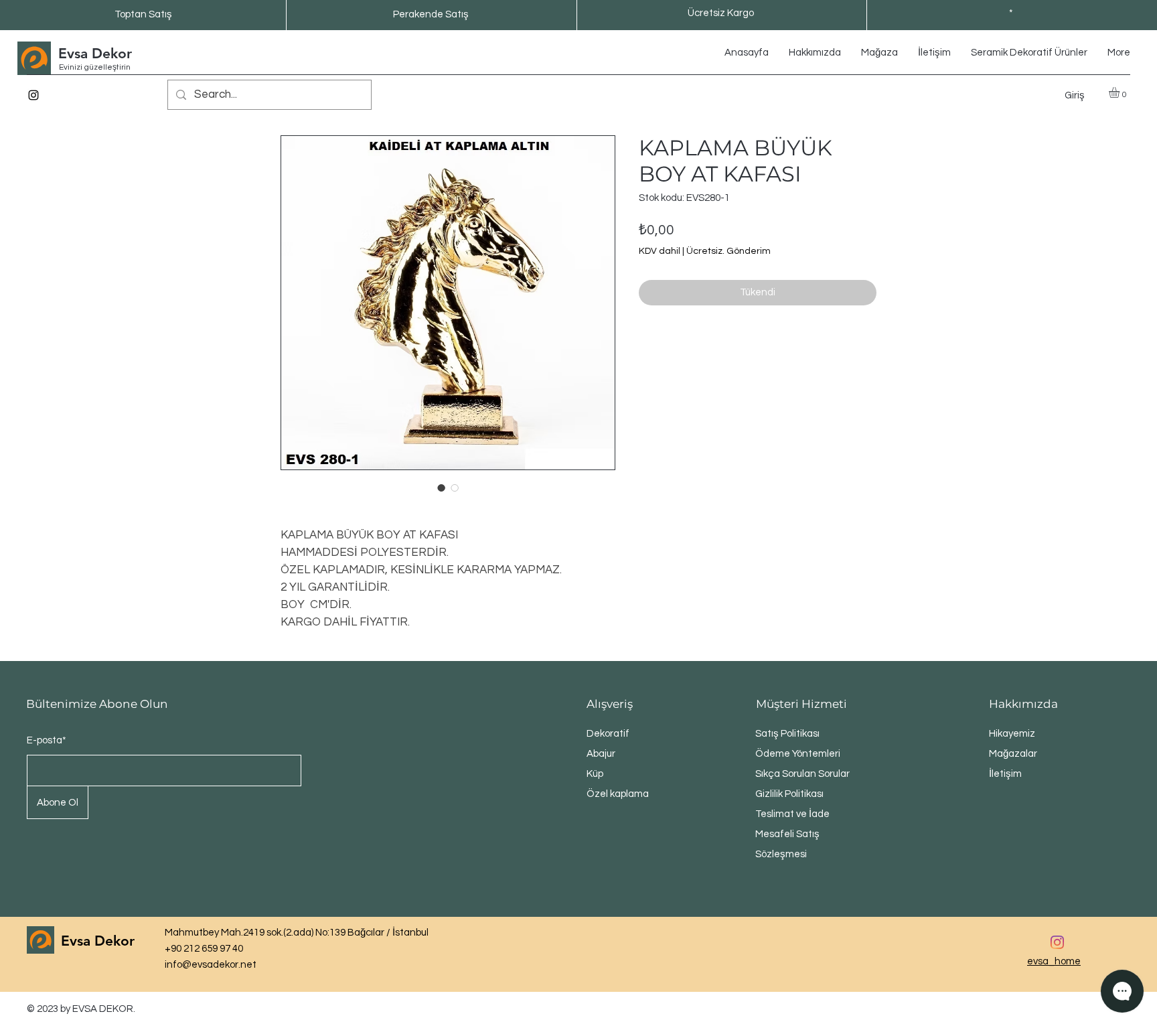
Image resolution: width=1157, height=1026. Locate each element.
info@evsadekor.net (210, 965)
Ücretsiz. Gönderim (728, 251)
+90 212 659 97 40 (204, 949)
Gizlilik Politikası (789, 794)
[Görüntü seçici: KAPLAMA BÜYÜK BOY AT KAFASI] (441, 487)
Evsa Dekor (95, 53)
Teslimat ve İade (792, 814)
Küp (595, 774)
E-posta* (46, 740)
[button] (1120, 92)
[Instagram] (33, 95)
